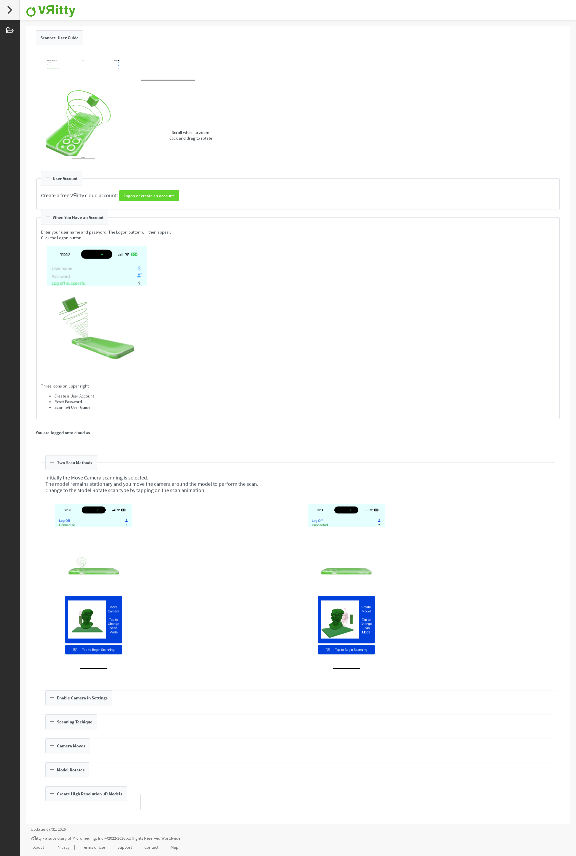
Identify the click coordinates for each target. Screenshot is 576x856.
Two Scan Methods (74, 462)
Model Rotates (71, 770)
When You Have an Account (78, 217)
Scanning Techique (74, 722)
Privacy (63, 847)
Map (174, 847)
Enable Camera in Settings (82, 698)
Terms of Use (93, 847)
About (38, 847)
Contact (151, 847)
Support (124, 847)
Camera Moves (71, 746)
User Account (65, 178)
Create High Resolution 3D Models (89, 794)
